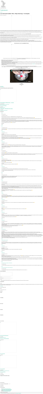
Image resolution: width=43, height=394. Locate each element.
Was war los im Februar (3, 105)
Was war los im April (2, 353)
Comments (1, 86)
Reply (2, 130)
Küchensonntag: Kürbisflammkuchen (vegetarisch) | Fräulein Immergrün (7, 267)
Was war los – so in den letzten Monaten (4, 338)
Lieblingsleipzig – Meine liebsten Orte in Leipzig (6, 108)
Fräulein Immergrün (3, 166)
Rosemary (2, 180)
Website (1, 279)
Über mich (3, 1)
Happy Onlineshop (3, 6)
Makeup (3, 2)
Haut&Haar (4, 3)
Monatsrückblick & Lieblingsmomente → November (7, 102)
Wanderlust (4, 4)
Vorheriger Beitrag (2, 110)
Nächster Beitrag (5, 110)
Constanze (3, 389)
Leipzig (3, 5)
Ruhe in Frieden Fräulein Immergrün (4, 335)
